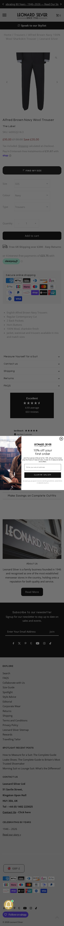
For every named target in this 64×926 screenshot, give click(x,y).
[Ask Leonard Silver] (8, 904)
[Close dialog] (61, 439)
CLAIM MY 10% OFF (42, 475)
